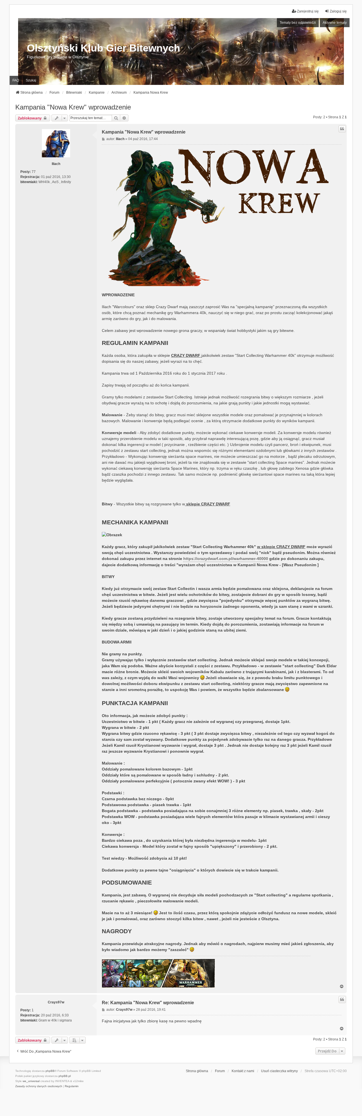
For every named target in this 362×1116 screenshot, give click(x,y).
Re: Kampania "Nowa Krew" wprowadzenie (148, 1002)
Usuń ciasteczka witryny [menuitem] (279, 1071)
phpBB (50, 1070)
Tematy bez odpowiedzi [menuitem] (298, 23)
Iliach (56, 164)
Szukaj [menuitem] (31, 80)
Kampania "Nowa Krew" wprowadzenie (73, 107)
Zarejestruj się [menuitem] (308, 11)
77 (34, 172)
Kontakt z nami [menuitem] (243, 1071)
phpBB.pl (65, 1076)
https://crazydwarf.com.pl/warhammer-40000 (225, 558)
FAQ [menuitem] (15, 80)
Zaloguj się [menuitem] (338, 11)
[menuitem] (38, 1086)
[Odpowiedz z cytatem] (342, 128)
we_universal (31, 1081)
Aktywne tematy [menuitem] (335, 23)
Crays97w (56, 1002)
